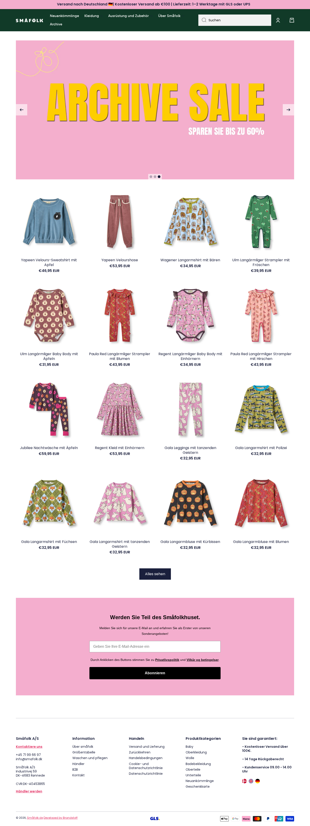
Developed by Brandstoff (61, 818)
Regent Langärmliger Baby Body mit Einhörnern (190, 356)
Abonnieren (155, 673)
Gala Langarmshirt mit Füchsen (49, 542)
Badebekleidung (198, 764)
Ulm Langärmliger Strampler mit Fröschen (261, 262)
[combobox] (234, 20)
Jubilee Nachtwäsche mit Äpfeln (49, 448)
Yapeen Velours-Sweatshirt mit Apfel (49, 262)
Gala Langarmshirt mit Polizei (261, 448)
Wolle (190, 758)
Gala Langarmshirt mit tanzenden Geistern (120, 544)
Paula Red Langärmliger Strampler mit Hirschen (261, 356)
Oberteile (193, 769)
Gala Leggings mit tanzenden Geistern (190, 450)
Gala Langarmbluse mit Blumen (261, 542)
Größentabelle (83, 752)
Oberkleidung (196, 752)
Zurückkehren (139, 752)
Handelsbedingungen (145, 758)
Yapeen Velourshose (119, 260)
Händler (78, 764)
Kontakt (78, 775)
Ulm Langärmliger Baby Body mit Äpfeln (49, 356)
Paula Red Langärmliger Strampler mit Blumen (119, 356)
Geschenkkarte (198, 786)
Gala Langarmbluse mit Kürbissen (190, 542)
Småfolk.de (35, 818)
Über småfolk (82, 746)
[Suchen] (202, 20)
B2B (75, 769)
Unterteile (193, 775)
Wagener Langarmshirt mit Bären (190, 260)
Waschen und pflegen (90, 758)
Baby (189, 746)
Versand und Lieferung (147, 746)
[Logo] (29, 20)
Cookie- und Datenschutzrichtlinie (146, 766)
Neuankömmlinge (200, 781)
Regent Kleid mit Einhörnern (119, 448)
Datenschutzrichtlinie (146, 773)
